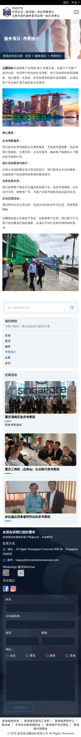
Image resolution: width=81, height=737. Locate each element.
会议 (8, 363)
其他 (8, 335)
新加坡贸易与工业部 (36, 720)
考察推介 (10, 352)
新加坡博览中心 (65, 720)
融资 (8, 346)
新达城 (6, 724)
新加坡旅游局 (10, 720)
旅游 (8, 340)
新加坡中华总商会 (57, 724)
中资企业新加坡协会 (28, 724)
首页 (28, 56)
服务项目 (40, 56)
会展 (8, 357)
